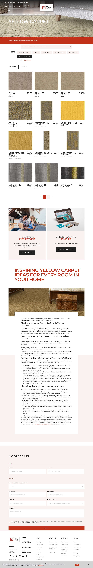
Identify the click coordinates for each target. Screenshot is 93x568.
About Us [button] (7, 10)
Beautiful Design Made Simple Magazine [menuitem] (53, 548)
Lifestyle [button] (46, 52)
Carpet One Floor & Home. (19, 559)
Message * (11, 508)
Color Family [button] (59, 52)
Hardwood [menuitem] (39, 547)
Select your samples (65, 249)
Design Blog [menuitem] (52, 552)
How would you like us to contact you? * (18, 482)
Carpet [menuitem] (38, 549)
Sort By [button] (23, 66)
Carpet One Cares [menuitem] (77, 547)
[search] (80, 8)
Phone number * (12, 491)
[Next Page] (52, 197)
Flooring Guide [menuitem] (64, 547)
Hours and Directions (63, 8)
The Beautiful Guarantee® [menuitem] (64, 550)
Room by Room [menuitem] (77, 544)
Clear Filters (27, 60)
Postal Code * (12, 499)
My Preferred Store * (52, 499)
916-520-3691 (24, 2)
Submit (46, 528)
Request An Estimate (73, 8)
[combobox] (45, 46)
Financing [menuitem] (39, 559)
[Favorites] (85, 8)
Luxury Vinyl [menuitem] (40, 544)
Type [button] (35, 52)
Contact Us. (35, 40)
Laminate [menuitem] (39, 552)
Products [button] (8, 6)
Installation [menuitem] (64, 556)
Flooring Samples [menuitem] (53, 544)
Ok (77, 564)
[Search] (70, 46)
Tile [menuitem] (38, 554)
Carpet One (11, 14)
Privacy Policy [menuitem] (76, 556)
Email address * (51, 491)
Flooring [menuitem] (39, 542)
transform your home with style (43, 424)
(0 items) (87, 8)
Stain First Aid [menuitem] (64, 544)
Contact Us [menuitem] (76, 549)
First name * (11, 467)
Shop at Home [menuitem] (26, 6)
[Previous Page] (40, 197)
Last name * (50, 467)
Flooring (18, 14)
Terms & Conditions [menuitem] (76, 552)
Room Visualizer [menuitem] (53, 542)
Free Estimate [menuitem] (40, 557)
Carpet (24, 14)
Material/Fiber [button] (23, 52)
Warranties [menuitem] (63, 553)
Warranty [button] (72, 52)
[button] (83, 8)
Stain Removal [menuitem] (64, 542)
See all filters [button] (23, 56)
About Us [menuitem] (75, 542)
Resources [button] (17, 6)
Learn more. (41, 565)
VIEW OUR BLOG (26, 252)
